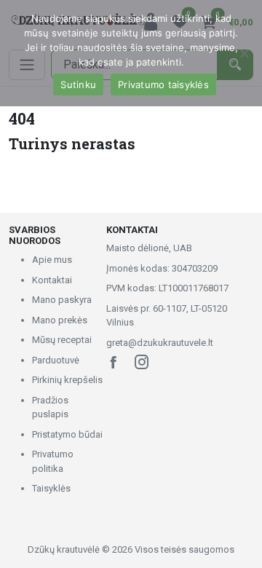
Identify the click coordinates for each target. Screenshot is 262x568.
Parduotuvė (55, 360)
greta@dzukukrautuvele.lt (159, 342)
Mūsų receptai (62, 339)
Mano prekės (59, 320)
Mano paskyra (62, 299)
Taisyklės (51, 488)
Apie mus (52, 259)
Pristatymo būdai (67, 434)
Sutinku (78, 84)
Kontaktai (52, 280)
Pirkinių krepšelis (67, 379)
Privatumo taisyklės (163, 84)
